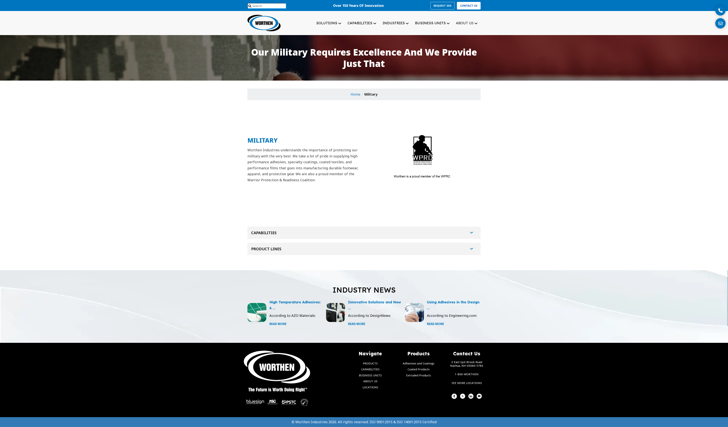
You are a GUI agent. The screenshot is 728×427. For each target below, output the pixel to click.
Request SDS (442, 5)
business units (431, 23)
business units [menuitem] (370, 375)
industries (394, 23)
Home (355, 94)
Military (370, 94)
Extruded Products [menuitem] (418, 375)
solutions (327, 23)
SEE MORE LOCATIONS (467, 383)
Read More (277, 324)
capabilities (360, 23)
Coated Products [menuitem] (419, 369)
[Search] (249, 6)
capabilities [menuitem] (370, 369)
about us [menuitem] (370, 381)
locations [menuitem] (370, 387)
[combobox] (266, 6)
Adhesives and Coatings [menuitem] (418, 363)
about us (465, 23)
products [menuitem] (370, 363)
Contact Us (468, 5)
